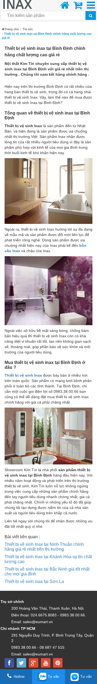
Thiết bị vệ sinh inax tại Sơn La (34, 581)
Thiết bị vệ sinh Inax (23, 375)
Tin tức (28, 29)
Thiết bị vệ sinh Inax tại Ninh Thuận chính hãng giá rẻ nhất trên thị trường (44, 546)
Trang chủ (12, 29)
